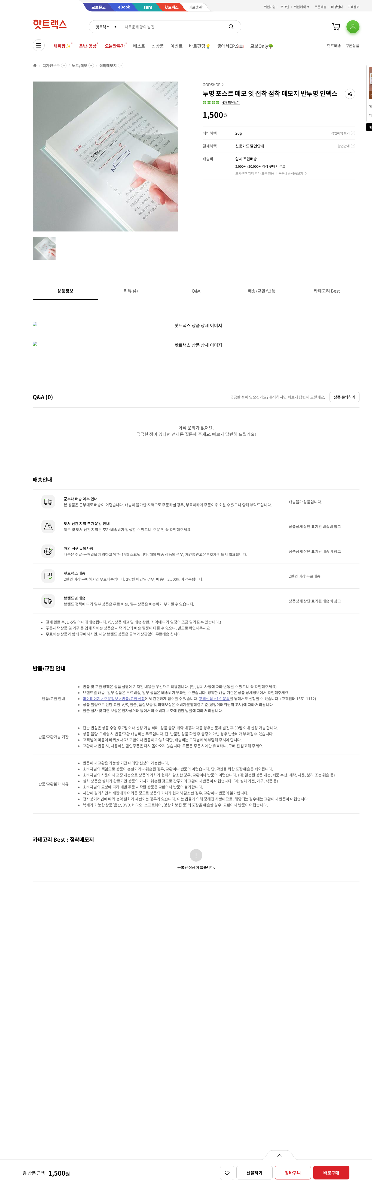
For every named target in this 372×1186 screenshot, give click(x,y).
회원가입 (270, 6)
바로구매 (331, 1172)
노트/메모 (79, 65)
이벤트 (176, 46)
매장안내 (337, 6)
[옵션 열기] (280, 1155)
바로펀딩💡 (200, 46)
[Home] (35, 65)
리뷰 (131, 290)
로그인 (284, 6)
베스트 (139, 46)
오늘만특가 (115, 46)
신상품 (158, 46)
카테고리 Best (327, 290)
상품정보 (65, 290)
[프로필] (352, 26)
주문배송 (321, 6)
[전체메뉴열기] (39, 45)
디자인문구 (51, 65)
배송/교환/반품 (261, 290)
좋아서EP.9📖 (230, 46)
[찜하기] (227, 1173)
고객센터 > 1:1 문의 (214, 698)
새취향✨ (62, 46)
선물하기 (254, 1172)
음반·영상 (87, 46)
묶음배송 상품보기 (291, 173)
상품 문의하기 (344, 397)
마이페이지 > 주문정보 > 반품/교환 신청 (114, 698)
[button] (350, 94)
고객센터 (353, 6)
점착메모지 (108, 65)
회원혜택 (300, 6)
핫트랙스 (102, 26)
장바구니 (293, 1172)
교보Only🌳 (261, 46)
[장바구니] (336, 27)
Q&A (196, 290)
